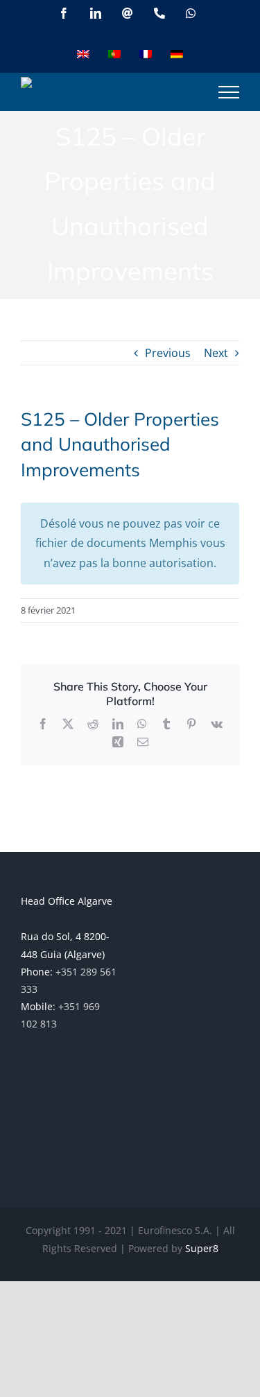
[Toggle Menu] (228, 92)
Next (216, 353)
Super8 (201, 1248)
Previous (168, 353)
